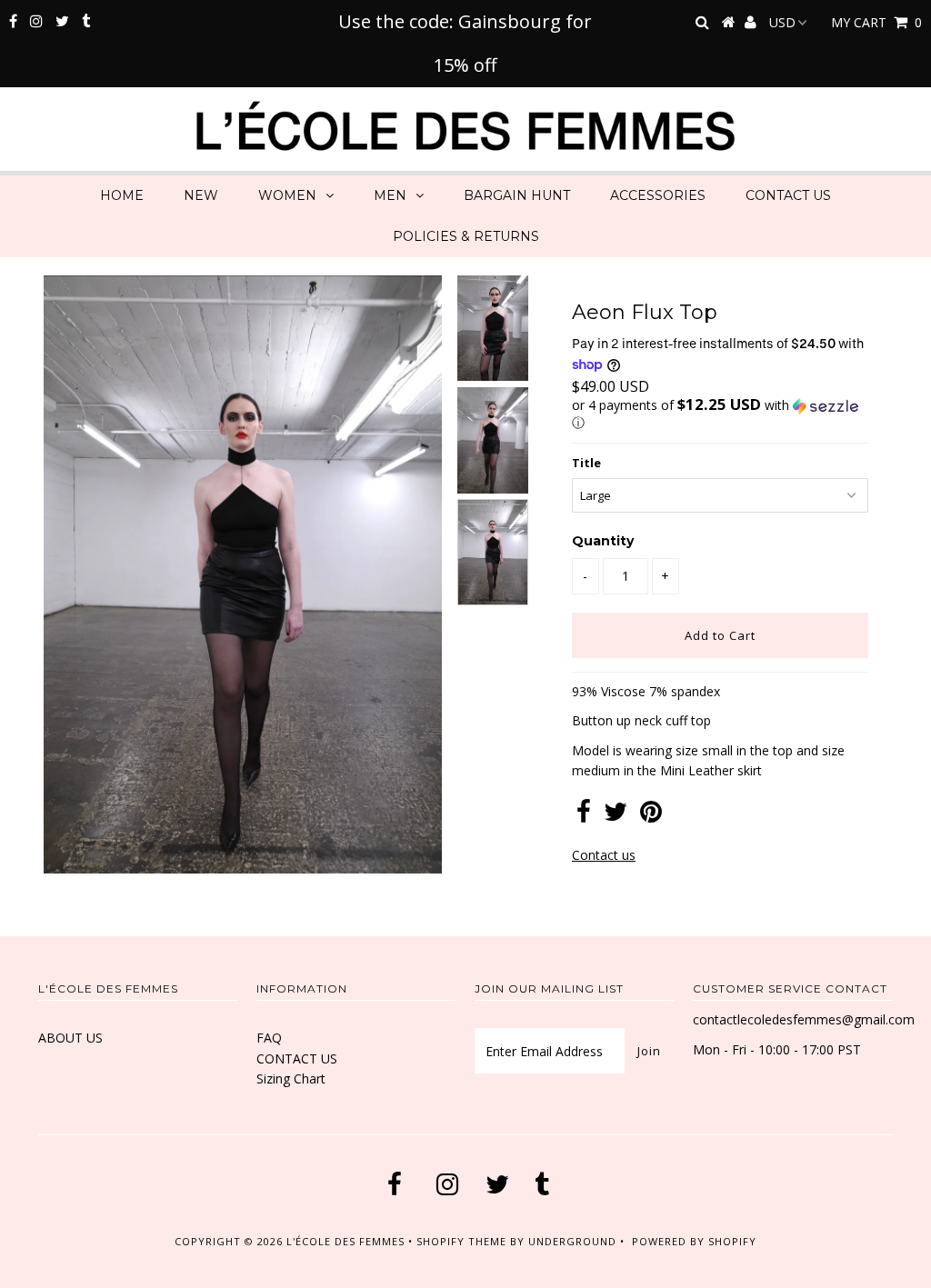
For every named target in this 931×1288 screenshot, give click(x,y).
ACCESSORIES (658, 195)
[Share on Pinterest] (651, 815)
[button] (720, 414)
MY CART (876, 22)
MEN (390, 195)
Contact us (604, 855)
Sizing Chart (290, 1078)
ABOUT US (70, 1037)
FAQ (269, 1037)
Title (586, 462)
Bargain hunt (517, 195)
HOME (122, 195)
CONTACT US (788, 195)
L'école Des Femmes (347, 1241)
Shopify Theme (461, 1241)
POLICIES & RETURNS (466, 236)
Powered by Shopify (694, 1241)
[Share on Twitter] (615, 815)
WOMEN (287, 195)
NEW (201, 195)
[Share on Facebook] (583, 815)
